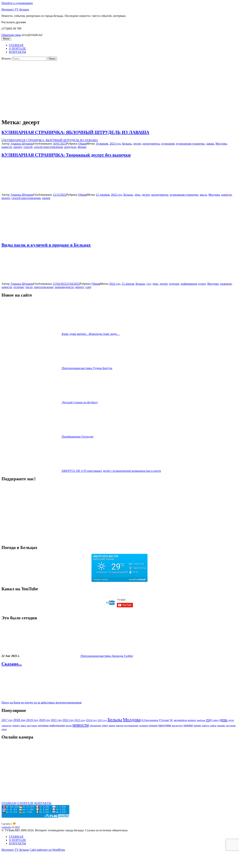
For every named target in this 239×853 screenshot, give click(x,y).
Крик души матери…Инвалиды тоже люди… (91, 333)
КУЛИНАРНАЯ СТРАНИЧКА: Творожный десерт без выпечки (66, 154)
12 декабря (102, 194)
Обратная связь (11, 34)
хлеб (88, 287)
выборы (201, 720)
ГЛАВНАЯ (16, 45)
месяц (69, 725)
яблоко (82, 147)
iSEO (17, 827)
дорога (16, 725)
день (137, 194)
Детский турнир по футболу (80, 402)
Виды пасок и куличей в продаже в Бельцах (46, 244)
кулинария (168, 143)
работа (205, 725)
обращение (95, 725)
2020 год (44, 720)
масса (203, 194)
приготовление (43, 287)
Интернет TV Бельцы (15, 9)
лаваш (210, 143)
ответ (105, 725)
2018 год (19, 720)
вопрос (192, 720)
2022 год (116, 194)
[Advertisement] (119, 88)
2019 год (32, 720)
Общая (82, 143)
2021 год (56, 720)
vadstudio (6, 827)
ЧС (171, 720)
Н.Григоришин (149, 720)
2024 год (91, 720)
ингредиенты (151, 143)
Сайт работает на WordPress (47, 849)
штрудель (70, 147)
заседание (32, 725)
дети (231, 720)
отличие (18, 287)
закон (23, 725)
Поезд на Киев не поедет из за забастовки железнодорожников (41, 702)
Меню (6, 38)
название (226, 283)
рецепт (17, 147)
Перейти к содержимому (17, 3)
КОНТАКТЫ (17, 52)
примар (188, 725)
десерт (137, 143)
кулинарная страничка (190, 143)
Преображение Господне (77, 436)
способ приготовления (48, 147)
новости (6, 147)
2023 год (115, 143)
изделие (174, 283)
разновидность (64, 287)
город (215, 720)
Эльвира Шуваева (21, 143)
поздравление (131, 725)
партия (119, 725)
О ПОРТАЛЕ (17, 48)
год (149, 283)
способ (28, 147)
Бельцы (127, 143)
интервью (43, 725)
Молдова (221, 143)
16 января (102, 143)
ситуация (230, 725)
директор (6, 725)
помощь (153, 725)
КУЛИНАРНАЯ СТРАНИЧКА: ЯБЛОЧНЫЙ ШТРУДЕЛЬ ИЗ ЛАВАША (75, 132)
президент (177, 725)
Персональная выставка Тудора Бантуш (87, 368)
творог (46, 198)
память (112, 725)
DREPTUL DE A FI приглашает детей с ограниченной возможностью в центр (111, 470)
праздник (164, 725)
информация (189, 283)
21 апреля (128, 283)
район (213, 725)
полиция (143, 725)
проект (197, 725)
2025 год (102, 720)
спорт (4, 729)
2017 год (7, 720)
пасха (28, 287)
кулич (202, 283)
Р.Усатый (164, 720)
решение (221, 725)
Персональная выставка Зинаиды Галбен (107, 655)
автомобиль (180, 720)
